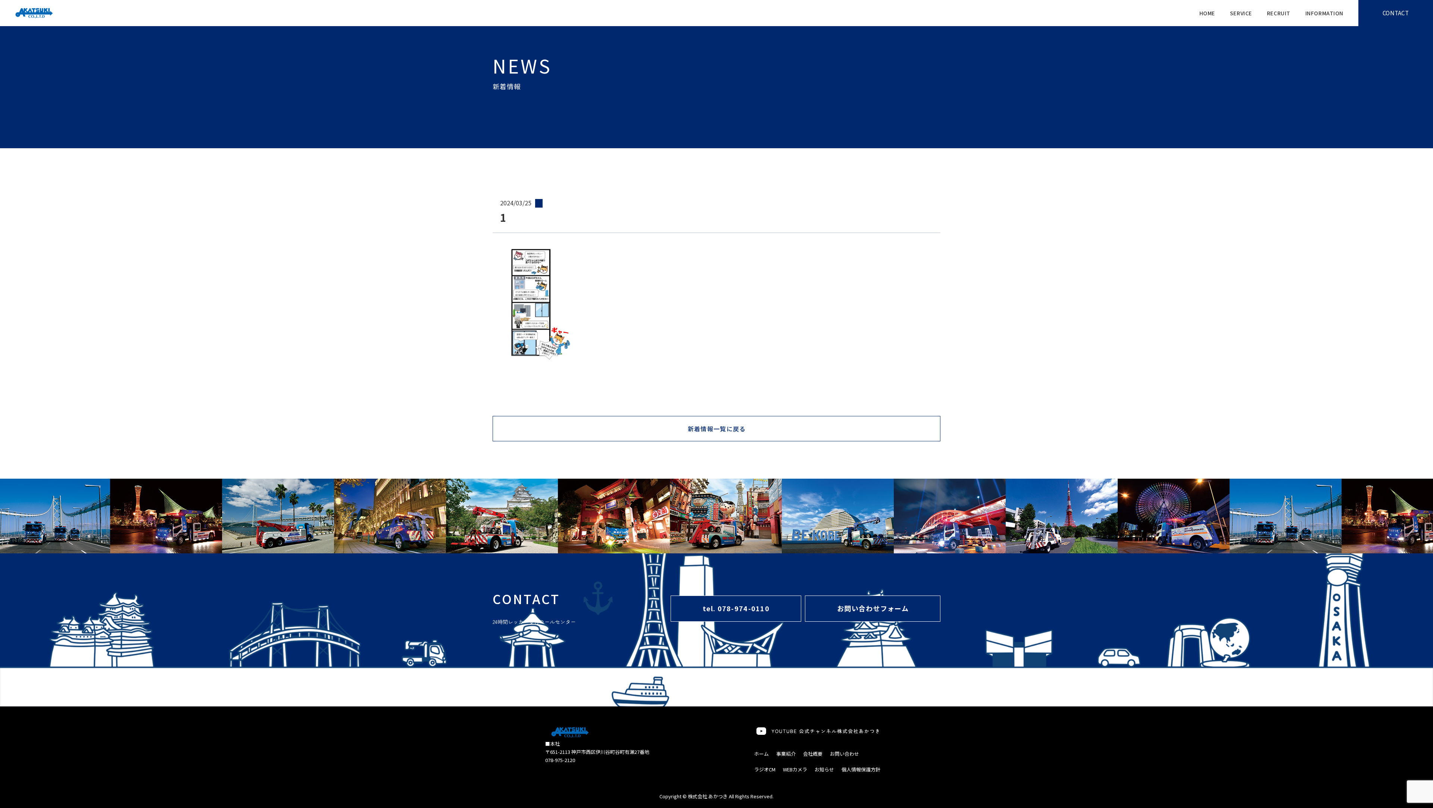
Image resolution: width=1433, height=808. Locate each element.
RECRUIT (1278, 13)
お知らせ (824, 769)
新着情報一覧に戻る (717, 428)
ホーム (761, 753)
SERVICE (1241, 13)
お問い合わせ (844, 753)
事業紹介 (786, 753)
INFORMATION (1324, 13)
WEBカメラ (795, 769)
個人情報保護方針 (861, 769)
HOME (1207, 13)
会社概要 (812, 753)
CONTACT (1396, 13)
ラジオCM (764, 769)
